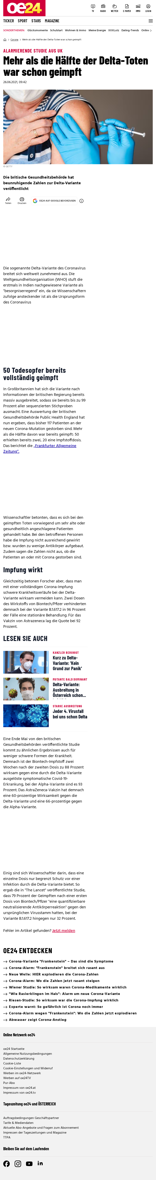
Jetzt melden (63, 931)
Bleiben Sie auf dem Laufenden (26, 1148)
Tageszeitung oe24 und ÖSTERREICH (29, 1103)
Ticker (8, 20)
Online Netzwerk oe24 (19, 1034)
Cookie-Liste (12, 1063)
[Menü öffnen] (150, 21)
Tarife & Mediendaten (18, 1123)
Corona (14, 39)
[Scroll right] (151, 31)
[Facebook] (6, 1164)
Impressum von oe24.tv (19, 1092)
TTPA (6, 1137)
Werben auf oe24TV (17, 1078)
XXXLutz (113, 30)
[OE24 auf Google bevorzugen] (81, 200)
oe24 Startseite (13, 1049)
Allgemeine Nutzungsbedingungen (27, 1054)
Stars (36, 20)
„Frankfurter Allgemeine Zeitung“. (39, 449)
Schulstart (56, 30)
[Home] (4, 39)
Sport (22, 20)
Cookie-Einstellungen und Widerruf (28, 1068)
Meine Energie (97, 30)
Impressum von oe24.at (19, 1088)
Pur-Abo (9, 1083)
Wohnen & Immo (75, 30)
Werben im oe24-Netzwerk (22, 1073)
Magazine (52, 20)
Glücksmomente (37, 30)
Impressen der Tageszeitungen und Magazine (34, 1132)
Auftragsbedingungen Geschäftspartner (31, 1118)
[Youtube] (29, 1164)
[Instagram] (18, 1164)
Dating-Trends (130, 30)
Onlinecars (147, 30)
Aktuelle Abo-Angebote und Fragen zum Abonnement (41, 1128)
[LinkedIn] (40, 1164)
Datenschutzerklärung (18, 1058)
